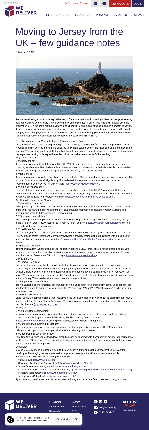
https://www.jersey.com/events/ (32, 320)
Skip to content (10, 2)
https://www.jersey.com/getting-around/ (77, 340)
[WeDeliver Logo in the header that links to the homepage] (21, 11)
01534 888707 (106, 412)
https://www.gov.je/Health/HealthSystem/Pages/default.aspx (85, 239)
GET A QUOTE (120, 3)
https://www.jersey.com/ (74, 170)
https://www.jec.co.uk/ (46, 304)
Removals (119, 14)
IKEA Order (84, 14)
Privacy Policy (63, 419)
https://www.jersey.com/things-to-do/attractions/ (89, 196)
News (75, 3)
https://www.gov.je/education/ (81, 255)
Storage (137, 14)
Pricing (102, 14)
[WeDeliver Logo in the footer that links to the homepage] (26, 405)
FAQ (67, 3)
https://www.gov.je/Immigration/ (55, 213)
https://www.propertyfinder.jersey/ (103, 223)
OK (76, 419)
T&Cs (75, 411)
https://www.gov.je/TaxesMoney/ (82, 184)
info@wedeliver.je (108, 407)
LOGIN (138, 3)
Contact (84, 3)
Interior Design (59, 14)
